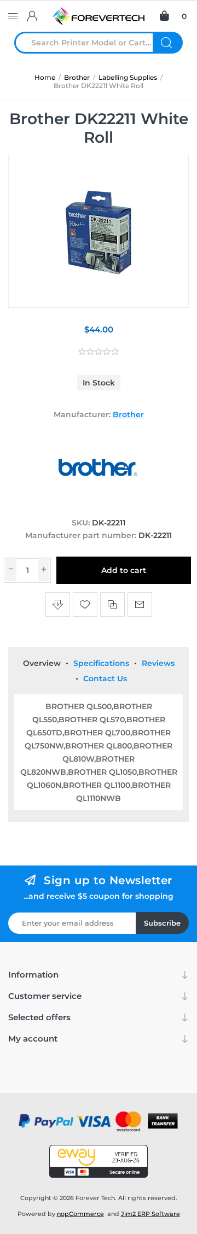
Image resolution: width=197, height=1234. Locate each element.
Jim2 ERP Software (150, 1214)
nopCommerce (80, 1214)
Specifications (101, 663)
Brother (128, 414)
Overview (42, 663)
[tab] (42, 663)
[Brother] (98, 502)
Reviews (158, 663)
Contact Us (105, 678)
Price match (57, 604)
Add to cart (123, 570)
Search (168, 43)
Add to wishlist (85, 604)
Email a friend (140, 604)
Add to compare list (112, 604)
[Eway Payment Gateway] (98, 1161)
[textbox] (90, 43)
